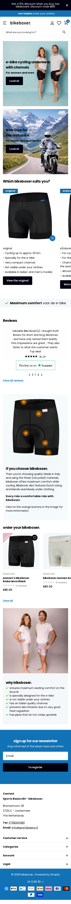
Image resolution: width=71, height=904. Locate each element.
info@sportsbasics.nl (25, 827)
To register (35, 767)
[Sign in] (52, 23)
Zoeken (64, 32)
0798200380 (17, 823)
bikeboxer (9, 573)
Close (67, 5)
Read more (49, 453)
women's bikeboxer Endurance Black (16, 580)
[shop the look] (52, 238)
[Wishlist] (59, 23)
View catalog (5, 22)
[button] (29, 375)
